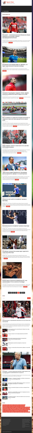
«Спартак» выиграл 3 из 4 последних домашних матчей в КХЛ (18, 333)
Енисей (28, 408)
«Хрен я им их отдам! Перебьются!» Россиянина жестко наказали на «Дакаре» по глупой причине (14, 173)
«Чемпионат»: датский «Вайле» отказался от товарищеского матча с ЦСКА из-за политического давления (19, 392)
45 (20, 292)
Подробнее (10, 42)
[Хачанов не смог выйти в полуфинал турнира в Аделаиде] (16, 190)
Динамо (26, 408)
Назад (10, 292)
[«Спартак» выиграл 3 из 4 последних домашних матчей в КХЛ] (4, 336)
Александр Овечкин (5, 407)
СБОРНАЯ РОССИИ (16, 410)
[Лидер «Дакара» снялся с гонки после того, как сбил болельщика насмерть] (16, 137)
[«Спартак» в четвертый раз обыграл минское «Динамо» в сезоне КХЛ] (4, 350)
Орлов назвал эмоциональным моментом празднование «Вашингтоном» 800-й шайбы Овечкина (17, 339)
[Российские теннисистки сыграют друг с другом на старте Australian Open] (16, 242)
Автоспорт (3, 116)
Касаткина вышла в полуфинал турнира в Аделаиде (15, 225)
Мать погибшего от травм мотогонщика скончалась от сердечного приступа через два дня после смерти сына (16, 119)
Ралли (5, 410)
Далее (23, 292)
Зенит (3, 409)
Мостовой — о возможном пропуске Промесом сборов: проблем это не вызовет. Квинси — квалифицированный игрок (16, 36)
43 (16, 292)
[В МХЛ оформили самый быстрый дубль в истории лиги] (4, 345)
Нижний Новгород (20, 409)
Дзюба (23, 408)
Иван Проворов (7, 409)
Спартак (26, 410)
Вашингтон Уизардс (27, 407)
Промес (29, 409)
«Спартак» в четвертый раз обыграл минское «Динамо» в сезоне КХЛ (19, 347)
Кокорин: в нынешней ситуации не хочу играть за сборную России (18, 387)
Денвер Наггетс (19, 408)
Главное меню (6, 11)
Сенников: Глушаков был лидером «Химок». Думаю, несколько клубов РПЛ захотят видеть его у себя (15, 93)
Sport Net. (10, 2)
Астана (10, 407)
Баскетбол (12, 407)
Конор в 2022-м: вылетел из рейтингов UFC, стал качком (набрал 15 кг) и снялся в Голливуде (14, 281)
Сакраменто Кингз (22, 410)
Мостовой (14, 409)
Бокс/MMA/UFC (17, 407)
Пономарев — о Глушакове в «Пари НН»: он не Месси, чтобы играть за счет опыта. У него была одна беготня (19, 379)
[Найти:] (16, 298)
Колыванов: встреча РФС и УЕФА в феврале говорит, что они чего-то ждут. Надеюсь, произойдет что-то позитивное (19, 383)
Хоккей (3, 319)
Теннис (3, 224)
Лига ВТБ (11, 409)
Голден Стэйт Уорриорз (6, 408)
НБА (17, 409)
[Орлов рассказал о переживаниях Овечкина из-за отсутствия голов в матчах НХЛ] (16, 318)
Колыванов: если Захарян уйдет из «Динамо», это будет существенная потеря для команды (15, 65)
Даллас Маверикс (14, 408)
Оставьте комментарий (5, 67)
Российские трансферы (10, 410)
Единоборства (4, 279)
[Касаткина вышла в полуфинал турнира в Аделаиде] (16, 217)
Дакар (10, 408)
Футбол (3, 33)
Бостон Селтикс (22, 407)
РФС (3, 410)
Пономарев (25, 409)
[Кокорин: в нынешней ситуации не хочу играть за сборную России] (4, 390)
